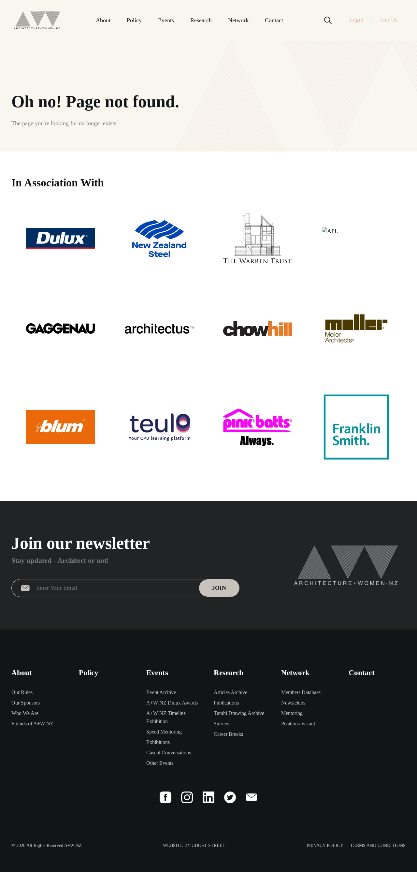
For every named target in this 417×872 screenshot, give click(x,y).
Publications (226, 702)
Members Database (301, 692)
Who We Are (24, 713)
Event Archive (161, 692)
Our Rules (22, 692)
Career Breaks (228, 734)
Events (166, 20)
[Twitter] (230, 797)
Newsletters (293, 702)
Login (356, 19)
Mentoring (292, 713)
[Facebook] (165, 797)
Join (219, 588)
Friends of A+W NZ (32, 723)
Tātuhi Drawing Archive (239, 713)
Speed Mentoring (164, 731)
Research (201, 20)
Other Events (159, 763)
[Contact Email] (251, 797)
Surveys (222, 723)
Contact (274, 20)
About (103, 20)
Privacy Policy (325, 845)
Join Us (388, 19)
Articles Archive (230, 692)
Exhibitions (158, 742)
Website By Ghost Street (194, 845)
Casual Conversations (168, 752)
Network (238, 20)
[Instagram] (187, 797)
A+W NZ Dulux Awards (172, 702)
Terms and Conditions (378, 845)
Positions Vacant (298, 723)
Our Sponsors (25, 702)
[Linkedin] (208, 797)
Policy (134, 20)
